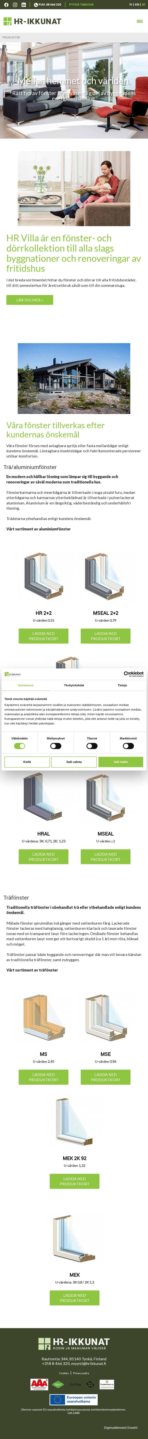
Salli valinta (74, 761)
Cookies (64, 1373)
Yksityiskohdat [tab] (74, 685)
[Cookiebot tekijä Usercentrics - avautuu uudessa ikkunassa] (127, 674)
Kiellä (27, 761)
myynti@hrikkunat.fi (88, 1363)
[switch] (55, 746)
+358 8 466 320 (56, 1363)
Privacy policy (81, 1373)
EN (137, 4)
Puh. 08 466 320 (49, 4)
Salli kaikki (121, 761)
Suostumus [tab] (26, 685)
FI (131, 4)
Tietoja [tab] (122, 685)
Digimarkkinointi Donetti (121, 1428)
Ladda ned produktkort (43, 636)
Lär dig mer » (29, 300)
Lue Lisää (74, 1412)
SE (143, 4)
